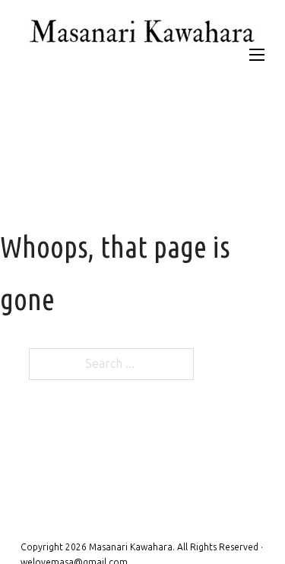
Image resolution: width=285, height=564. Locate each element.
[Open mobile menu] (256, 55)
